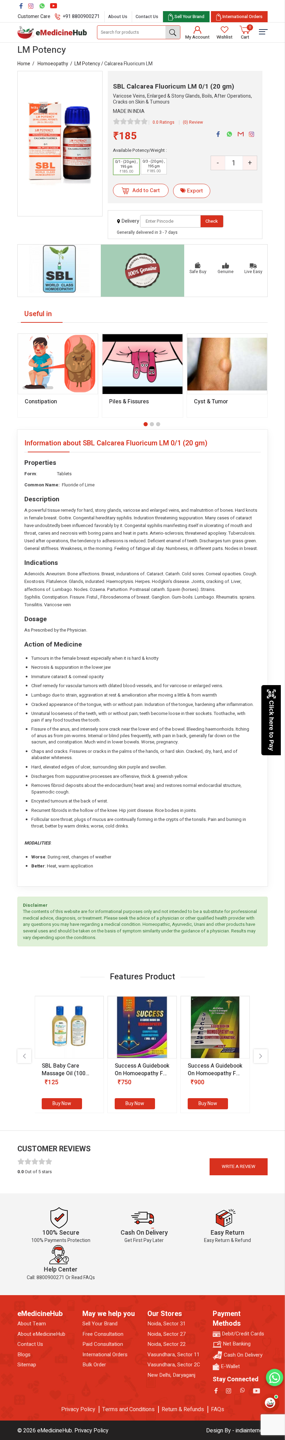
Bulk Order (94, 1364)
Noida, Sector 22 (166, 1344)
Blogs (24, 1354)
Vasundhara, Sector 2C (173, 1364)
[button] (146, 424)
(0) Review (193, 122)
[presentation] (24, 1056)
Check (211, 221)
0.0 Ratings (163, 122)
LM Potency (87, 63)
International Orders (105, 1354)
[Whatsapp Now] (274, 1377)
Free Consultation (102, 1334)
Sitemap (26, 1364)
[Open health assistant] (270, 1402)
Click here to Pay (271, 725)
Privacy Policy (78, 1409)
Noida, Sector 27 (166, 1334)
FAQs (217, 1409)
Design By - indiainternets (237, 1430)
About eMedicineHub (41, 1334)
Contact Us (147, 16)
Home (23, 63)
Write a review (238, 1166)
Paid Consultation (102, 1344)
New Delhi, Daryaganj (171, 1375)
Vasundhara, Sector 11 (173, 1354)
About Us (117, 16)
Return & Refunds (183, 1409)
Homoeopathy (53, 63)
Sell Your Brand (99, 1323)
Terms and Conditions (128, 1409)
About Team (31, 1323)
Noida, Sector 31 (166, 1323)
